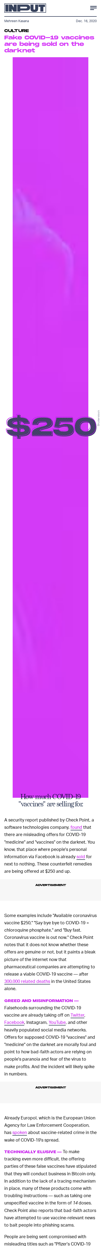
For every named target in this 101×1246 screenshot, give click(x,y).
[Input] (25, 8)
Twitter (77, 1015)
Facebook (14, 1022)
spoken (19, 1132)
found (76, 827)
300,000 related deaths (27, 981)
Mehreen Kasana (16, 21)
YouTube (57, 1022)
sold (80, 856)
